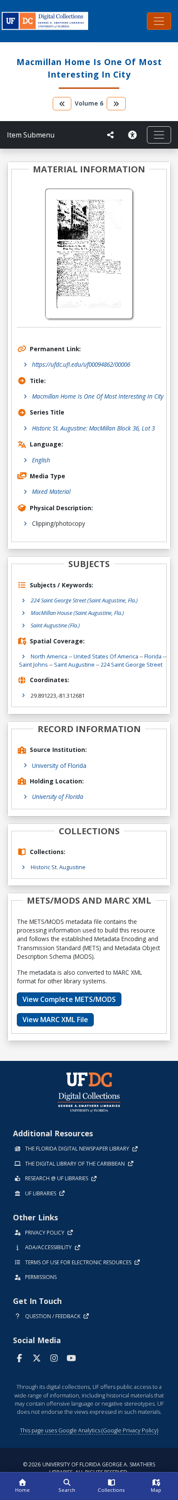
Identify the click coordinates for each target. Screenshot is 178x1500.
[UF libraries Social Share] (110, 134)
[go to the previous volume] (62, 103)
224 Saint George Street (131, 664)
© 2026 (89, 1468)
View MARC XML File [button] (55, 1019)
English (41, 460)
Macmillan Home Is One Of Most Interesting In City (97, 396)
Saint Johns (33, 664)
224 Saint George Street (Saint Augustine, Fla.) (84, 600)
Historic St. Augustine (58, 867)
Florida (153, 656)
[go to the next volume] (116, 103)
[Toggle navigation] (159, 21)
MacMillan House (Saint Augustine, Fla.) (77, 613)
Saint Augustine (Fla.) (55, 625)
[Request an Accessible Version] (133, 134)
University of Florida (59, 765)
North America (49, 656)
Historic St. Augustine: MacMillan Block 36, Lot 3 (93, 428)
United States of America (105, 656)
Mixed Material (51, 491)
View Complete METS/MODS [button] (69, 999)
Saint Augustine (74, 664)
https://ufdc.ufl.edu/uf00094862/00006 (81, 364)
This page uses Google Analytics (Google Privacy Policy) (89, 1430)
